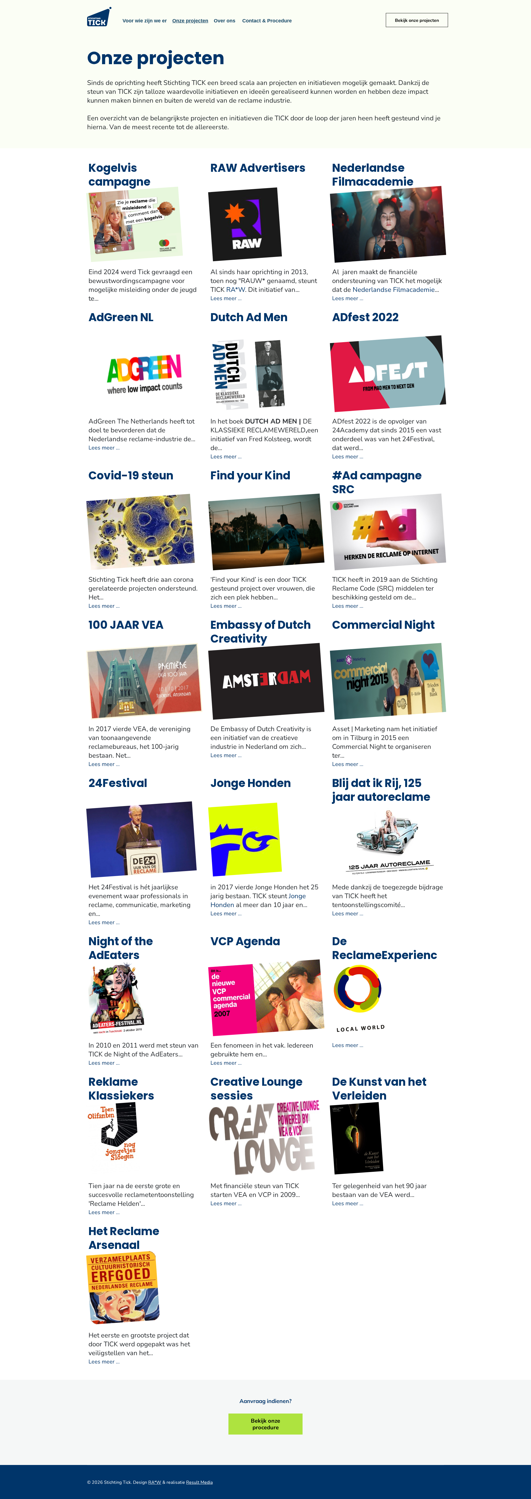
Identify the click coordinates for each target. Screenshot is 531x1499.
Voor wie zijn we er (145, 21)
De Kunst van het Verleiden (379, 1090)
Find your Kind (250, 476)
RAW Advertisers (258, 169)
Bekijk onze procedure (265, 1424)
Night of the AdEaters (120, 949)
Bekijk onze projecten (417, 20)
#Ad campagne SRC (377, 483)
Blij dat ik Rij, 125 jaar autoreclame (381, 791)
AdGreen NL (120, 318)
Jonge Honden (250, 784)
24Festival (117, 784)
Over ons (224, 21)
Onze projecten (190, 21)
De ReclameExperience (384, 956)
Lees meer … (226, 298)
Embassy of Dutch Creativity (260, 633)
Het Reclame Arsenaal (123, 1239)
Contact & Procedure (267, 21)
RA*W (235, 289)
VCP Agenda (245, 942)
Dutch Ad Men (249, 318)
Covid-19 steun (130, 476)
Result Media (199, 1482)
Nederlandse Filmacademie (372, 176)
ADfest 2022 (365, 318)
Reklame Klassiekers (121, 1090)
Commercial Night (383, 626)
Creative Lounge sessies (256, 1090)
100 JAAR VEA (125, 626)
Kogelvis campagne (119, 176)
